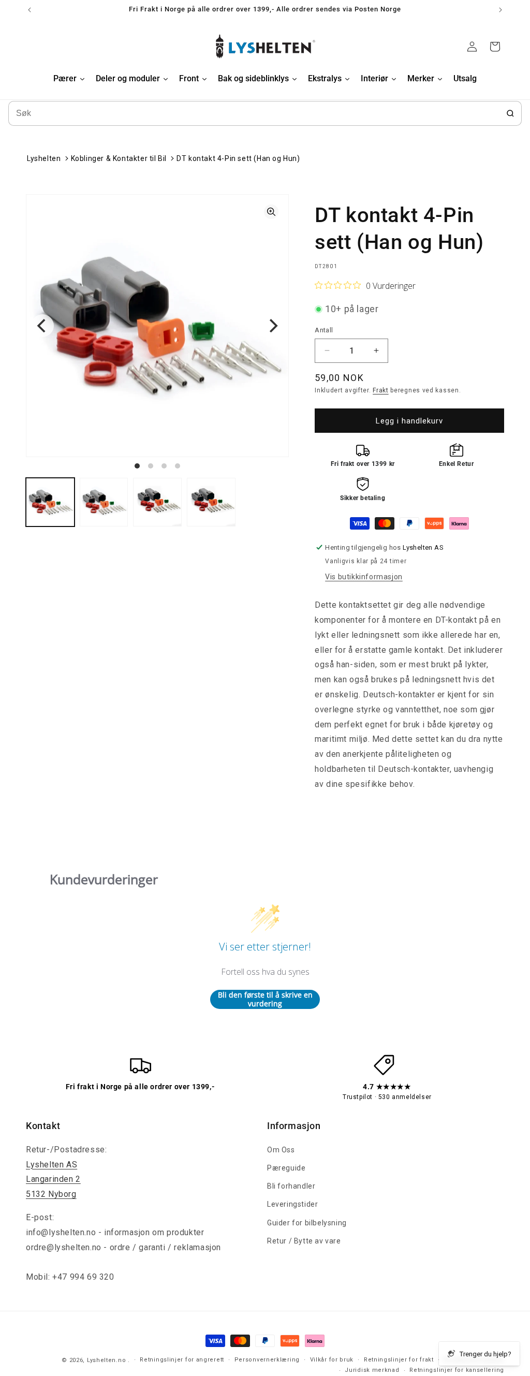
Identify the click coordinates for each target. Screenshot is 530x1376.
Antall (324, 330)
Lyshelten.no (106, 1360)
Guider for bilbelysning (307, 1223)
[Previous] (42, 325)
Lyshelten (44, 158)
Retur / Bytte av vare (304, 1241)
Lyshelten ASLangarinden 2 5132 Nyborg (53, 1179)
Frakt (381, 390)
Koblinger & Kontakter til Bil (119, 158)
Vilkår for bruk (332, 1359)
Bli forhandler (291, 1186)
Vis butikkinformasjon (364, 577)
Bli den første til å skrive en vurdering (265, 999)
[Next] (272, 325)
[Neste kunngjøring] (500, 10)
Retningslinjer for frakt (399, 1359)
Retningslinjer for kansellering (456, 1370)
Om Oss (281, 1150)
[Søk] (510, 113)
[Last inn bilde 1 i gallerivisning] (50, 502)
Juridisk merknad (372, 1370)
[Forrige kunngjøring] (29, 10)
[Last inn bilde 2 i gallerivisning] (104, 502)
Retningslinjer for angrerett (182, 1359)
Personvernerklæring (267, 1359)
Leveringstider (292, 1204)
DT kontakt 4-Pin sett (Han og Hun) (238, 158)
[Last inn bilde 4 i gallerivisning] (211, 502)
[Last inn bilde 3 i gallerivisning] (157, 502)
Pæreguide (286, 1168)
